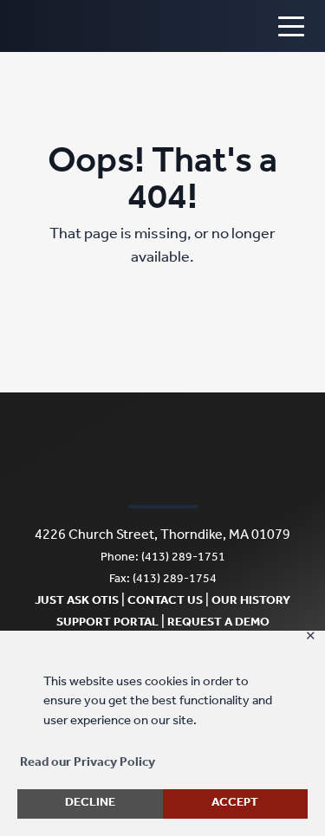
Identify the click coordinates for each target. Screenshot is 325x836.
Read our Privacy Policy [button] (87, 763)
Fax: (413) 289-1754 (163, 580)
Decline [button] (90, 804)
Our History (250, 602)
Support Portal (107, 624)
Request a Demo (218, 624)
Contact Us (165, 602)
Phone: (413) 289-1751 (163, 559)
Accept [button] (234, 804)
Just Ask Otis (77, 602)
